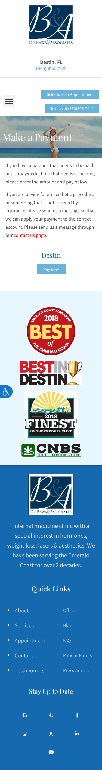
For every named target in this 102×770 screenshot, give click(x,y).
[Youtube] (51, 752)
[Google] (25, 715)
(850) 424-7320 (51, 67)
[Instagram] (25, 734)
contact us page (30, 235)
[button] (9, 101)
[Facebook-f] (77, 715)
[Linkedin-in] (77, 734)
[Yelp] (51, 715)
